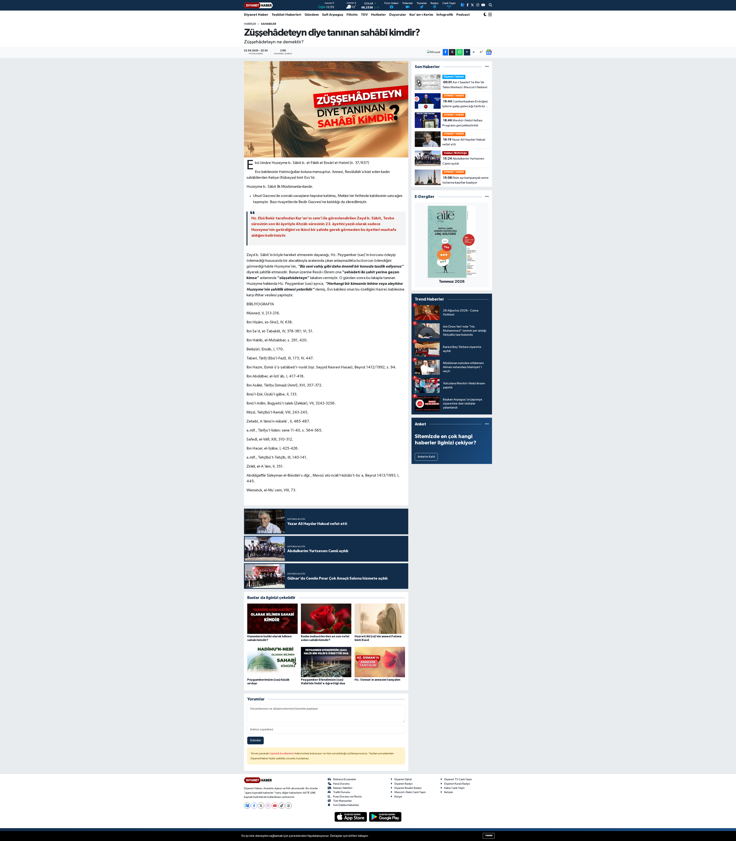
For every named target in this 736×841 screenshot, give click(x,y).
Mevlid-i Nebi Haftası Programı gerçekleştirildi (462, 123)
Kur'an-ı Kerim (421, 14)
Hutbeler (378, 14)
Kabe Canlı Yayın (454, 788)
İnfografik (444, 14)
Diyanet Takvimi (454, 77)
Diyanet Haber (256, 14)
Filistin (352, 14)
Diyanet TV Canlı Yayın (458, 779)
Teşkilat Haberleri (286, 14)
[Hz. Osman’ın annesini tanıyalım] (380, 662)
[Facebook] (254, 805)
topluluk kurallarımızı (282, 753)
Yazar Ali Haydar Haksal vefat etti (463, 142)
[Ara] (490, 5)
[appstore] (351, 816)
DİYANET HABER (454, 96)
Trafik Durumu (341, 792)
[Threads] (288, 805)
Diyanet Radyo (403, 783)
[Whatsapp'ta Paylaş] (459, 52)
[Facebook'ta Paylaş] (445, 52)
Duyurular (397, 14)
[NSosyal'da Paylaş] (433, 52)
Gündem (312, 14)
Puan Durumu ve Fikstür (347, 796)
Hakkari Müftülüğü (455, 153)
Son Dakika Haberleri (346, 805)
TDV (364, 14)
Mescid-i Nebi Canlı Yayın (410, 792)
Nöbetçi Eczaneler (344, 779)
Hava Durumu (341, 783)
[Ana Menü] (489, 15)
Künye (398, 796)
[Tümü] (487, 66)
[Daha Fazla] (467, 52)
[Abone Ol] (488, 52)
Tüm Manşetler (342, 800)
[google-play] (385, 816)
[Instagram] (268, 805)
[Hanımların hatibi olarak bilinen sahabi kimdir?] (272, 618)
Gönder (255, 740)
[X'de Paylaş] (452, 52)
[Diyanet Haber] (258, 5)
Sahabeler (268, 24)
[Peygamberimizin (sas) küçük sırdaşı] (272, 662)
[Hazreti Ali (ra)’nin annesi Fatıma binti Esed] (380, 618)
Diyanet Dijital (403, 779)
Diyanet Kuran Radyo (457, 783)
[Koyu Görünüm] (485, 14)
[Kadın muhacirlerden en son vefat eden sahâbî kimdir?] (326, 618)
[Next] (247, 805)
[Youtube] (275, 805)
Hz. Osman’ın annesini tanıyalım (377, 679)
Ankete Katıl (426, 456)
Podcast (463, 14)
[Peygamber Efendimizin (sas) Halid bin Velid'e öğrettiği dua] (326, 662)
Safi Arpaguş (332, 14)
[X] (261, 805)
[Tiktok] (281, 805)
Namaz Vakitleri (342, 788)
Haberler (250, 24)
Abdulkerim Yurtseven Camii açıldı (463, 161)
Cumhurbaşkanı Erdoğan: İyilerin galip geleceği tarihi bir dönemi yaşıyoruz (465, 104)
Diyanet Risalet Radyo (408, 788)
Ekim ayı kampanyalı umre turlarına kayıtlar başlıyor (465, 180)
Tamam (488, 835)
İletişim (448, 792)
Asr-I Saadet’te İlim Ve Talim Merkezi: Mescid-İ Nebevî (464, 85)
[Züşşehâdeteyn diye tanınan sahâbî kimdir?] (326, 109)
